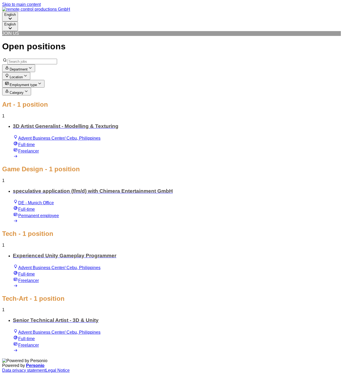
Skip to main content (21, 4)
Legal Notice (58, 370)
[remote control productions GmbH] (36, 9)
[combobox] (10, 16)
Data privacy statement (24, 370)
